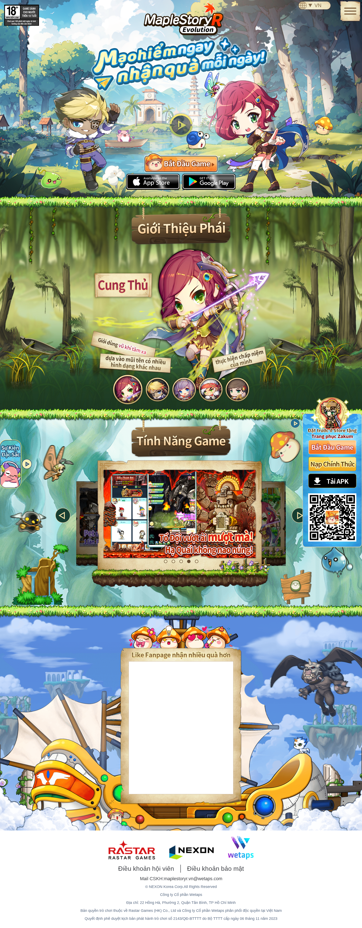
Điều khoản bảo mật (215, 868)
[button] (62, 515)
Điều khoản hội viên (146, 868)
